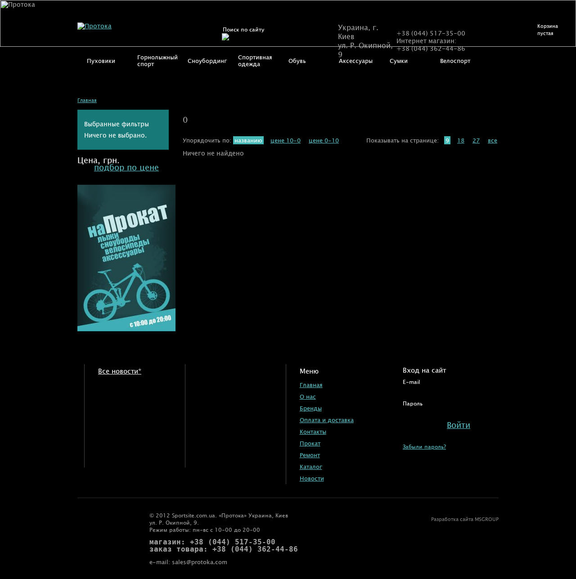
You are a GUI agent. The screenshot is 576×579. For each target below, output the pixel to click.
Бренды (311, 408)
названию (248, 140)
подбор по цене (126, 167)
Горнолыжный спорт (157, 60)
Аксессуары (356, 60)
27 (476, 140)
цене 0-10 (324, 140)
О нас (308, 396)
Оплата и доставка (327, 419)
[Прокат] (126, 329)
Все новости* (119, 370)
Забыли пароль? (424, 446)
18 (460, 140)
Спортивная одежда (255, 60)
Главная (87, 100)
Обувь (297, 60)
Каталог (311, 466)
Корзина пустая (547, 29)
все (492, 140)
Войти (458, 425)
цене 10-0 (285, 140)
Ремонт (310, 455)
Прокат (310, 443)
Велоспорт (455, 60)
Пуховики (101, 60)
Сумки (399, 60)
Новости (312, 478)
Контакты (313, 431)
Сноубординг (207, 60)
